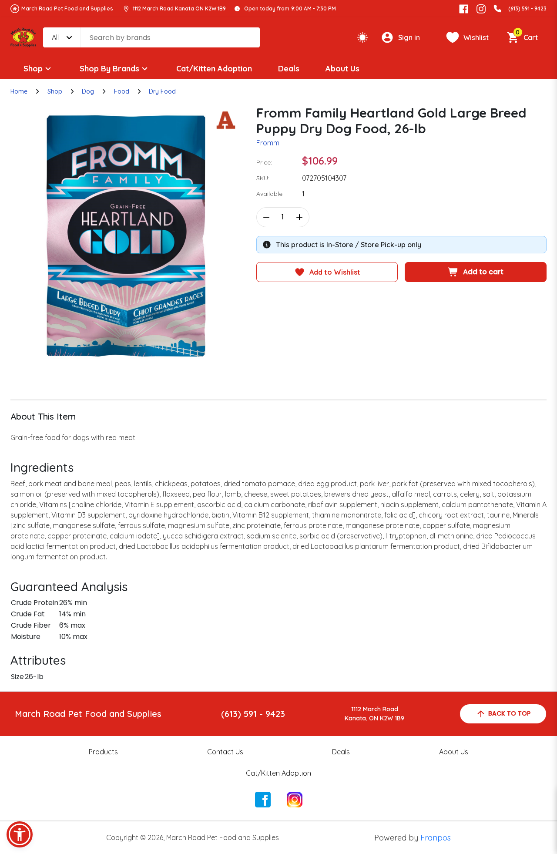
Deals (288, 69)
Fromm (267, 142)
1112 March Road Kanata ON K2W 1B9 (179, 8)
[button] (19, 834)
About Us (342, 69)
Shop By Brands (109, 69)
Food (121, 91)
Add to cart (483, 272)
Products (103, 751)
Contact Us (225, 751)
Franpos (435, 838)
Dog (88, 91)
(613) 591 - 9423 (527, 8)
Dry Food (162, 91)
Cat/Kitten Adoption (214, 69)
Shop (33, 69)
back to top (509, 713)
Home (18, 91)
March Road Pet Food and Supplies (67, 8)
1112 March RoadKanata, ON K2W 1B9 (374, 713)
